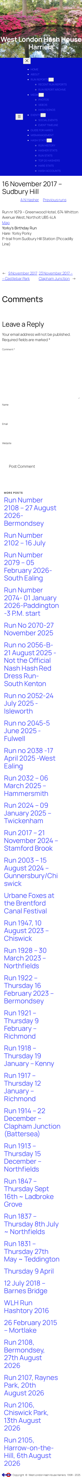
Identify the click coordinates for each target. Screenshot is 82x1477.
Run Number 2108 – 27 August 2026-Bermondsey (30, 511)
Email (5, 424)
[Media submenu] (41, 95)
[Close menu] (27, 61)
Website (6, 443)
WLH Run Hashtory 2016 (26, 1306)
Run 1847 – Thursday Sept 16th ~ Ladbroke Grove (29, 1192)
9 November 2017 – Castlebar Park (19, 276)
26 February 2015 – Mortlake (30, 1326)
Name (5, 404)
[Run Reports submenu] (51, 80)
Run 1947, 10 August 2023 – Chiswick (26, 930)
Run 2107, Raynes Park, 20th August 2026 (31, 1385)
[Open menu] (19, 117)
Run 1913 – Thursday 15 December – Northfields (22, 1157)
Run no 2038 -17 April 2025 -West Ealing (29, 758)
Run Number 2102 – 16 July (25, 539)
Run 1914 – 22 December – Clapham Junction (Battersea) (32, 1122)
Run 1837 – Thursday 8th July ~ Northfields (31, 1224)
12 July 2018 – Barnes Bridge (25, 1287)
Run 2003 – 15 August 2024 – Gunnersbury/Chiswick (31, 871)
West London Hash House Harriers (41, 43)
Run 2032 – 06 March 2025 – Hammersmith (26, 785)
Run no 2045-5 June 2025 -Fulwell (27, 731)
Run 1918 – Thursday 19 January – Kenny (29, 1055)
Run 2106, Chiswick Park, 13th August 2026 (26, 1416)
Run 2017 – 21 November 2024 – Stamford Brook (31, 840)
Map (6, 222)
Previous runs (54, 199)
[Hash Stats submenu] (49, 140)
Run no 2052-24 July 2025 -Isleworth (29, 703)
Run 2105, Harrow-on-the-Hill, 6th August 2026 (29, 1451)
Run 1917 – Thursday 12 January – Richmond (22, 1087)
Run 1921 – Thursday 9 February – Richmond (21, 1024)
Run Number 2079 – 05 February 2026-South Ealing (28, 566)
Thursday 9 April (29, 1271)
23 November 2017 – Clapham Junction (56, 276)
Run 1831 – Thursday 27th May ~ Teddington (31, 1251)
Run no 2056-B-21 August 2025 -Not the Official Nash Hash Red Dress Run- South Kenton (30, 664)
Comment (8, 349)
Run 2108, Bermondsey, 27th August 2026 (24, 1353)
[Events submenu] (43, 115)
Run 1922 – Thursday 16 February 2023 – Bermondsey (29, 989)
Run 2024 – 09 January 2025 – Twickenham (27, 813)
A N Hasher (29, 199)
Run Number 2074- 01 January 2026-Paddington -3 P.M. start (31, 601)
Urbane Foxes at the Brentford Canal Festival (29, 903)
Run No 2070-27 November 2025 (29, 629)
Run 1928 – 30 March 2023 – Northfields (25, 958)
